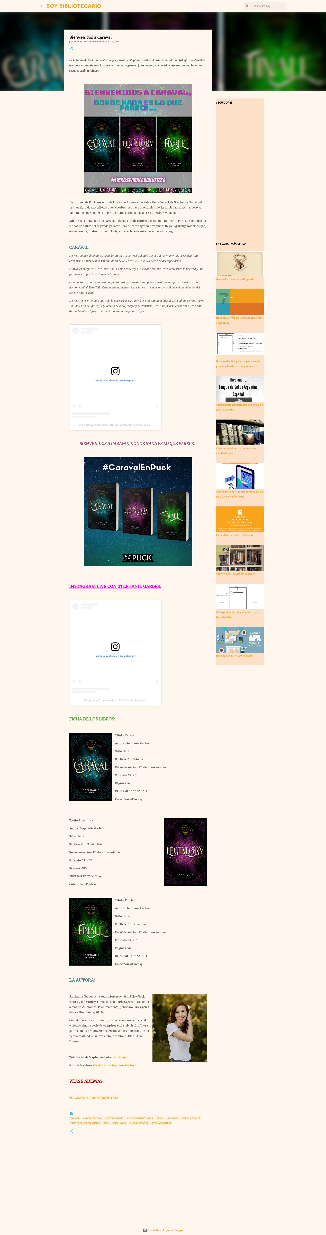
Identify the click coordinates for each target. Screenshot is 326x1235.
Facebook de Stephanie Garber (113, 1065)
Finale (160, 1118)
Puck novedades (139, 1123)
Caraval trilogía (92, 1118)
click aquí (121, 1057)
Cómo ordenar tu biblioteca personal (236, 573)
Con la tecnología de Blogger (165, 1230)
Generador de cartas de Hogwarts (235, 279)
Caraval (75, 1118)
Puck (106, 1123)
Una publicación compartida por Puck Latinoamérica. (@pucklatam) (115, 424)
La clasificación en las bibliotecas (234, 535)
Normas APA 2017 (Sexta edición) (234, 655)
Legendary (172, 1118)
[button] (71, 48)
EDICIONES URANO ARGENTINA (93, 1098)
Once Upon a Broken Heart (85, 1123)
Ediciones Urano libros (140, 1118)
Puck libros (119, 1123)
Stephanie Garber (161, 1123)
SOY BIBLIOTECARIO (74, 6)
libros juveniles (191, 1118)
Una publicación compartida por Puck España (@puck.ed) (115, 700)
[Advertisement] (138, 1196)
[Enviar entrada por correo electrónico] (71, 1114)
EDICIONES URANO (114, 1118)
